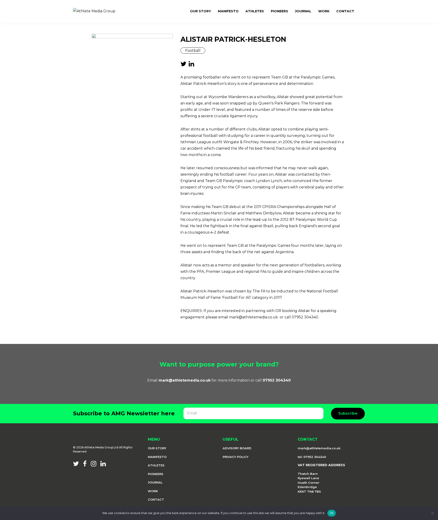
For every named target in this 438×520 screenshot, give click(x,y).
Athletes (156, 465)
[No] (432, 513)
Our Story (157, 448)
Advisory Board (237, 448)
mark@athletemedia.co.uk (319, 448)
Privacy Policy (235, 457)
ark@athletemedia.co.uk (186, 380)
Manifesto (157, 457)
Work (153, 491)
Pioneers (155, 474)
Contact (156, 499)
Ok (332, 513)
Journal (155, 482)
